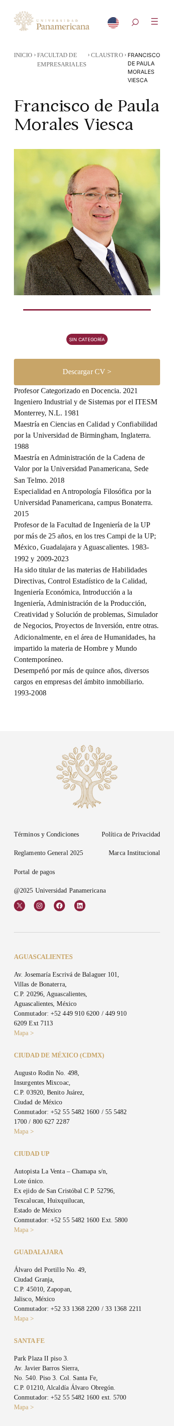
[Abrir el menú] (154, 21)
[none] (113, 24)
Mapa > (24, 1033)
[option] (113, 25)
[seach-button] (135, 23)
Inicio (23, 55)
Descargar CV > (87, 372)
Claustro (107, 55)
